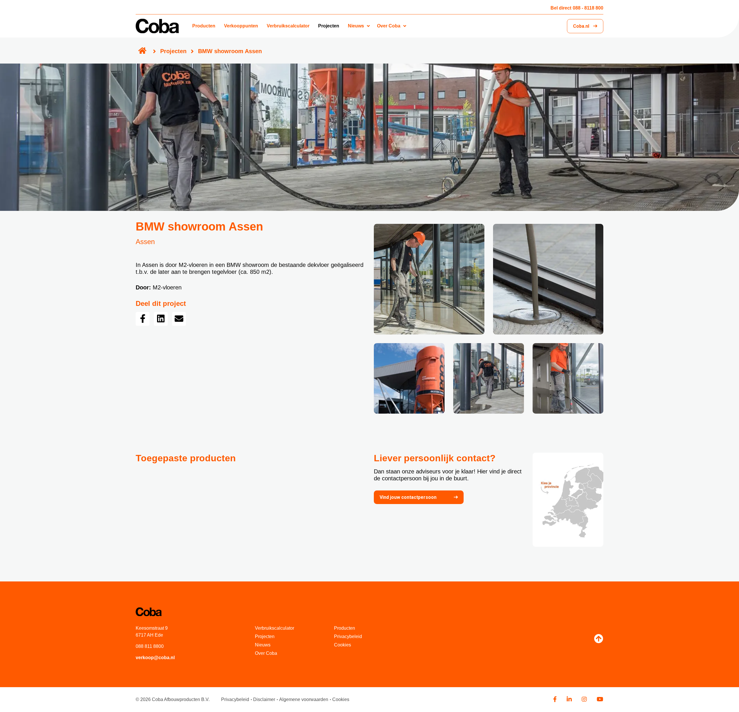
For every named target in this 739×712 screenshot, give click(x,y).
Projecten (328, 25)
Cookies (342, 644)
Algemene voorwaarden (303, 699)
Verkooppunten (241, 25)
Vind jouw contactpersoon (408, 497)
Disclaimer (264, 699)
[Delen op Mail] (179, 319)
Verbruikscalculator (288, 25)
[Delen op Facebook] (143, 319)
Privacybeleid (348, 636)
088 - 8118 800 (576, 7)
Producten (203, 25)
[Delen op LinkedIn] (161, 319)
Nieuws (356, 25)
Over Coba (388, 25)
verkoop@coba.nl (155, 657)
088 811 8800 (150, 646)
